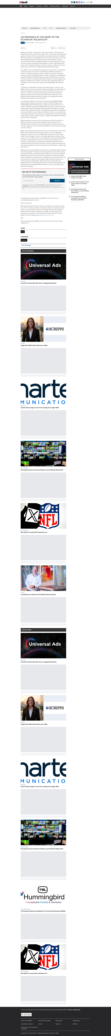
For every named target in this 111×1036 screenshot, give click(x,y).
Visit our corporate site (74, 1009)
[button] (89, 2)
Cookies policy (76, 1020)
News (25, 6)
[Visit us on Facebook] (72, 2)
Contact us (58, 1024)
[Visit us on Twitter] (74, 2)
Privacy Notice (25, 186)
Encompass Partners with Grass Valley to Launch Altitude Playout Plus (80, 191)
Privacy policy (59, 1020)
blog (22, 232)
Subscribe (65, 6)
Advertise (75, 1024)
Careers (40, 1024)
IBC (45, 28)
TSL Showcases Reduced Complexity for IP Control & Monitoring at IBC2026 (79, 198)
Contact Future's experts (44, 1020)
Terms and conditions (26, 1020)
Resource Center (55, 6)
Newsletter (63, 48)
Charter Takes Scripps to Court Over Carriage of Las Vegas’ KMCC (80, 183)
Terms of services (40, 184)
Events (46, 6)
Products (39, 6)
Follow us (55, 48)
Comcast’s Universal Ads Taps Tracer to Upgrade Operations (80, 171)
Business (23, 33)
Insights (32, 6)
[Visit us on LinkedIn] (77, 2)
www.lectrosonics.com (47, 215)
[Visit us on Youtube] (79, 2)
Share (24, 48)
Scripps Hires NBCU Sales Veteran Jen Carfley (78, 177)
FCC (51, 28)
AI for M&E (72, 28)
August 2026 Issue (35, 28)
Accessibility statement (27, 1024)
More (72, 6)
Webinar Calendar (61, 28)
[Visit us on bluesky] (81, 2)
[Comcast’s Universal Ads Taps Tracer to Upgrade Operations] (79, 167)
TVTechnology (30, 42)
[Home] (21, 6)
